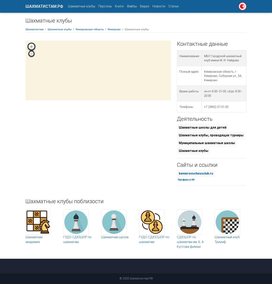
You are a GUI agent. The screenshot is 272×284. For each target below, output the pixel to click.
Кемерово (114, 29)
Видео (144, 6)
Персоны (105, 6)
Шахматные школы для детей (202, 127)
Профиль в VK (186, 179)
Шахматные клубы (81, 6)
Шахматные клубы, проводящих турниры (211, 135)
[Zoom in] (31, 47)
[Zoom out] (31, 54)
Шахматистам (34, 29)
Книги (119, 6)
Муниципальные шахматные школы (207, 143)
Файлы (132, 6)
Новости (159, 6)
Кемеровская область (90, 29)
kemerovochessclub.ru (196, 173)
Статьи (173, 6)
